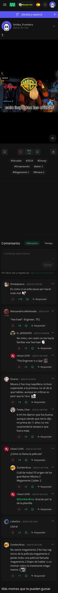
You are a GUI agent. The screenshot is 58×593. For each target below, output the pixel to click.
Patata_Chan (23, 409)
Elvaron (14, 379)
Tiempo (49, 243)
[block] (54, 26)
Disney (42, 160)
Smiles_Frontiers (23, 24)
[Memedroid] (12, 5)
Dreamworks (23, 166)
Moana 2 (39, 172)
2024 (30, 160)
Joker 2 (39, 166)
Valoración (32, 243)
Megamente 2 (21, 172)
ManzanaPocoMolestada (23, 311)
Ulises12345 (23, 355)
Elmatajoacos (17, 284)
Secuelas (16, 160)
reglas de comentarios (41, 272)
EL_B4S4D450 (24, 333)
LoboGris (15, 521)
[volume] (52, 138)
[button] (45, 5)
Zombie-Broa (23, 467)
